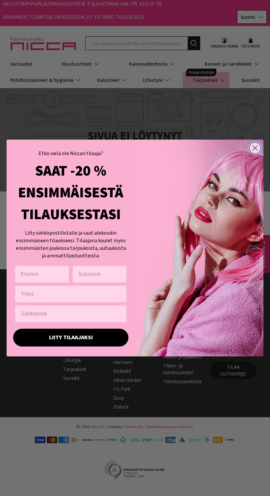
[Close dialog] (255, 148)
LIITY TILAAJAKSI (71, 337)
